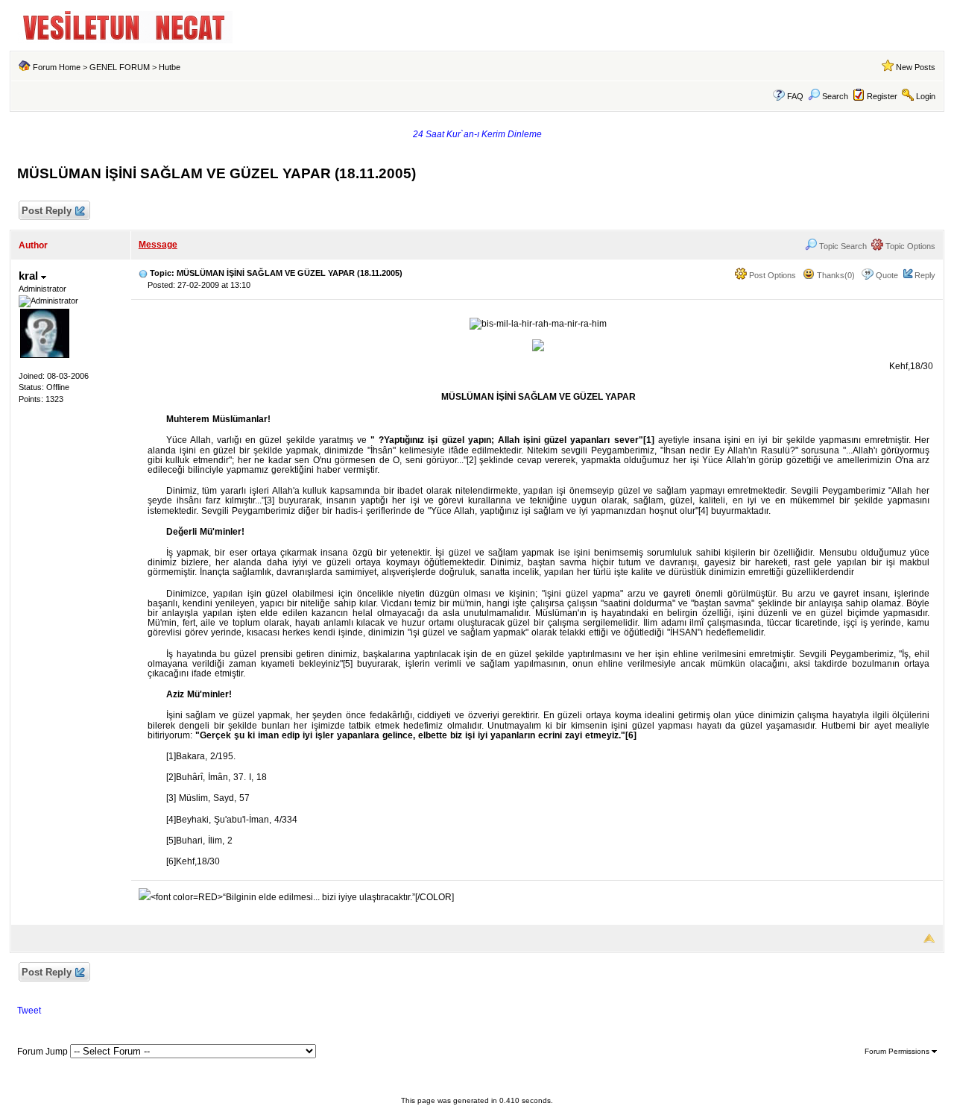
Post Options (771, 275)
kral (30, 275)
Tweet (29, 1010)
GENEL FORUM (119, 67)
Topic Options (909, 246)
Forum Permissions (898, 1051)
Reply (924, 275)
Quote (887, 275)
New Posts (915, 67)
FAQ (795, 96)
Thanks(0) (835, 275)
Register (882, 96)
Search (835, 96)
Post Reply (47, 210)
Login (925, 96)
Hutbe (169, 67)
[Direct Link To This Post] (143, 272)
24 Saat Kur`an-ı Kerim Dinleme (477, 134)
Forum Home (56, 67)
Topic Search (842, 246)
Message (158, 244)
